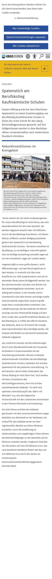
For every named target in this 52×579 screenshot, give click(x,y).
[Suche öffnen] (41, 56)
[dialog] (26, 26)
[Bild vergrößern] (26, 172)
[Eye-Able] (34, 56)
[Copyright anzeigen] (47, 185)
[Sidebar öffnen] (48, 56)
